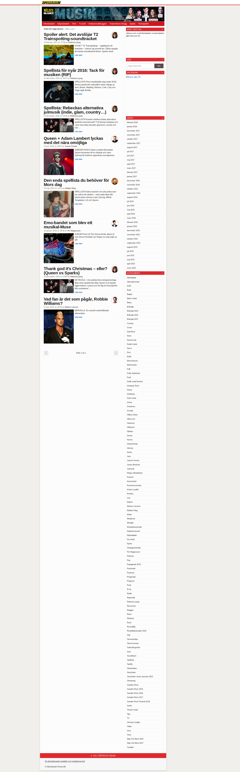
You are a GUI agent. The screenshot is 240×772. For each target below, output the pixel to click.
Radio (129, 593)
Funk (129, 377)
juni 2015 (130, 255)
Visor (129, 735)
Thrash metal (132, 710)
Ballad (129, 294)
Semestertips (132, 639)
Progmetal (131, 577)
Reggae (130, 610)
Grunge (130, 410)
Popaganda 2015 (134, 564)
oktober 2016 (132, 189)
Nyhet (129, 544)
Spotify (130, 664)
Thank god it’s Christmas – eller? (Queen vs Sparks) (75, 270)
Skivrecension (133, 643)
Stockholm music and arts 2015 (140, 676)
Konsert (130, 477)
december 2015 (133, 230)
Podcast (130, 556)
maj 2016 (130, 210)
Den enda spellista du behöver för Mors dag (76, 182)
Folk (128, 369)
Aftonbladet (49, 23)
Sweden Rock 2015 (135, 689)
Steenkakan (132, 668)
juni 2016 (130, 205)
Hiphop (130, 431)
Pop (128, 560)
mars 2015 (131, 268)
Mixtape (130, 523)
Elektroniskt (132, 365)
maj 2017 (130, 160)
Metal (129, 514)
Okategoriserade (134, 548)
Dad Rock (131, 332)
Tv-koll (82, 23)
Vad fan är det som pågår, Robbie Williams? (76, 301)
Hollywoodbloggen (97, 23)
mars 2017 (131, 168)
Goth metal (131, 398)
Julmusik (130, 469)
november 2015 (133, 234)
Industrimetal (132, 444)
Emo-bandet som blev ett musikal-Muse (68, 224)
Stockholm (131, 672)
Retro (129, 614)
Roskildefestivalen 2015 (136, 631)
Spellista (130, 660)
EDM (129, 357)
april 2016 (131, 214)
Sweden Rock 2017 (135, 697)
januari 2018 (132, 126)
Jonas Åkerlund (133, 465)
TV (128, 718)
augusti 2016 (132, 197)
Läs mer (78, 55)
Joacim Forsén (71, 146)
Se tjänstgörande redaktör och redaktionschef (65, 761)
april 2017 (131, 164)
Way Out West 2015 (135, 739)
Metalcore (131, 519)
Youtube (130, 747)
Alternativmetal (133, 282)
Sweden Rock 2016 (135, 693)
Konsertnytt (131, 481)
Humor (130, 440)
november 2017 (133, 135)
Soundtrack (131, 656)
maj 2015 (130, 259)
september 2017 (133, 143)
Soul (129, 652)
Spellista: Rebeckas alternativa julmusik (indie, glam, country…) (75, 109)
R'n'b (129, 589)
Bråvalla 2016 (132, 315)
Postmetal (131, 568)
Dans (129, 336)
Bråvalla (130, 307)
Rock (129, 622)
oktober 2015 (132, 239)
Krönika (130, 494)
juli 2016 (130, 201)
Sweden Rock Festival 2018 (138, 701)
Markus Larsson (71, 307)
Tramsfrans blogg (118, 23)
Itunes (129, 452)
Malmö (130, 502)
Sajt (128, 635)
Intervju (130, 448)
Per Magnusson (74, 231)
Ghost (129, 390)
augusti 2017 (132, 147)
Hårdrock (131, 427)
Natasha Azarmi (133, 531)
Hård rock (131, 419)
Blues (129, 302)
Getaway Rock (133, 386)
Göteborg (131, 394)
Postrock (130, 573)
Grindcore (131, 406)
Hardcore (131, 423)
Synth (129, 706)
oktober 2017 (132, 139)
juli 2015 (130, 251)
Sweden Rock (132, 685)
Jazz (129, 456)
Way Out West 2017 (135, 743)
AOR (129, 286)
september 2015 (133, 243)
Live (128, 498)
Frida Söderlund (133, 373)
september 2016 (133, 193)
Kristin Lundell (132, 489)
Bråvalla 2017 (132, 319)
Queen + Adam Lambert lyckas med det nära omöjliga (73, 140)
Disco (129, 348)
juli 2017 (130, 151)
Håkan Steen (132, 415)
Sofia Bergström (133, 647)
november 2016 (133, 185)
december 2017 (133, 131)
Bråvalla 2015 (132, 311)
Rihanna (130, 618)
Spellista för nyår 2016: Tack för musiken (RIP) (74, 72)
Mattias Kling (70, 188)
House (129, 435)
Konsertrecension (134, 485)
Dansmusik (131, 340)
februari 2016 (132, 222)
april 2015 (131, 264)
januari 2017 (132, 176)
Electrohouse (132, 361)
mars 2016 (131, 218)
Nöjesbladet (63, 23)
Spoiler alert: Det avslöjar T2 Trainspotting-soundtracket (71, 36)
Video (129, 726)
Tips (128, 714)
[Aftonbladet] (51, 2)
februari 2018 (132, 122)
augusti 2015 (132, 247)
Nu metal (130, 539)
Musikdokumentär (134, 527)
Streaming (131, 681)
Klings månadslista (134, 473)
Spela (132, 23)
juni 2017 (130, 156)
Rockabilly (131, 627)
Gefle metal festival (135, 381)
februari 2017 (132, 172)
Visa (129, 731)
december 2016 (133, 181)
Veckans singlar (133, 722)
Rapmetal (131, 597)
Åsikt (129, 290)
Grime (129, 402)
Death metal (132, 344)
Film (74, 23)
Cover (129, 327)
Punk (129, 585)
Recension (131, 606)
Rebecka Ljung (74, 42)
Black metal (132, 298)
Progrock (130, 581)
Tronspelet (143, 23)
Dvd (128, 352)
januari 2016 (132, 226)
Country (130, 323)
